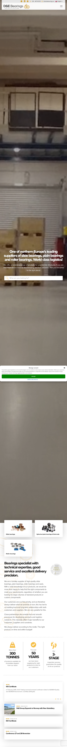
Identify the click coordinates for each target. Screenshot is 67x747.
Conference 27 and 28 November (18, 733)
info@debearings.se (49, 1)
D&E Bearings (16, 6)
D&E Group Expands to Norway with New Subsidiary (35, 708)
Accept (33, 376)
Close (60, 278)
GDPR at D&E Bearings (32, 379)
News (8, 684)
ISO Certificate (11, 687)
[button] (64, 368)
